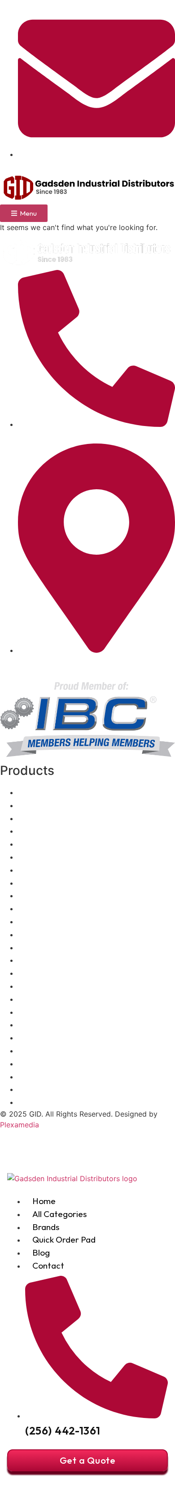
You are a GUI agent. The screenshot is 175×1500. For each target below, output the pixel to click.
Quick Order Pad (64, 1239)
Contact (48, 1265)
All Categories (59, 1214)
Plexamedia (19, 1124)
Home (44, 1201)
